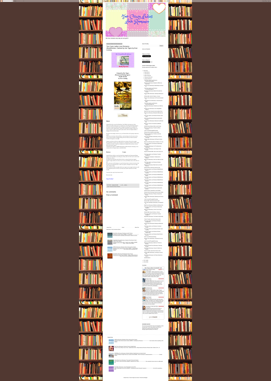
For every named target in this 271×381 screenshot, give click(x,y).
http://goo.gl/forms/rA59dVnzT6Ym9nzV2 (150, 329)
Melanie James (149, 279)
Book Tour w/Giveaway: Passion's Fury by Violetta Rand (125, 346)
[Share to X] (123, 185)
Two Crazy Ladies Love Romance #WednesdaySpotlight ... (150, 81)
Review (115, 186)
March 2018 (146, 75)
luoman (137, 377)
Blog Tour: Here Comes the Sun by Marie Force (153, 111)
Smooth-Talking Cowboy (150, 269)
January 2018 (147, 78)
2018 (144, 70)
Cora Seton (148, 307)
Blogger (145, 377)
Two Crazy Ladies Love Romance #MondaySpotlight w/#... (150, 104)
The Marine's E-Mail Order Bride (152, 306)
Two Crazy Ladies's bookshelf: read (153, 267)
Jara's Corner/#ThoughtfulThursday (151, 130)
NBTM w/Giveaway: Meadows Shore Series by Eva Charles (124, 247)
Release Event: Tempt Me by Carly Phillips (152, 190)
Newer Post (109, 227)
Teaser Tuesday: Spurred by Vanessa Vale (152, 219)
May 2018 (146, 72)
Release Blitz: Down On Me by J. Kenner (152, 212)
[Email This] (121, 185)
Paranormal (112, 186)
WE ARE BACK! (147, 257)
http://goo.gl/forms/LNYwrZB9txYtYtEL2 (149, 67)
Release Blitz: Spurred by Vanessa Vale (151, 200)
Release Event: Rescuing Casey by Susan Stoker (153, 192)
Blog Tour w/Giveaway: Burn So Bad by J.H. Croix (153, 141)
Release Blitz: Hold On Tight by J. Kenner (152, 96)
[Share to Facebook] (125, 185)
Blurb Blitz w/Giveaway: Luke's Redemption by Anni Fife (125, 367)
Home (123, 227)
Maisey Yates (149, 270)
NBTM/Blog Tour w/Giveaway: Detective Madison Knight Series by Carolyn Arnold (130, 353)
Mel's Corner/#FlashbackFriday (150, 236)
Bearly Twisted (148, 297)
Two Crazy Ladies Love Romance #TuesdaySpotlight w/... (150, 89)
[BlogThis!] (122, 185)
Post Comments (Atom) (116, 229)
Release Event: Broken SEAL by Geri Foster (152, 126)
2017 (144, 260)
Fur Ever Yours (148, 278)
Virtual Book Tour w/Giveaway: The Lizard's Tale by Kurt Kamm (126, 360)
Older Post (137, 227)
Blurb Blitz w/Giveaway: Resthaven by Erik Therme (123, 233)
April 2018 (146, 73)
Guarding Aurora (149, 287)
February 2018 (147, 77)
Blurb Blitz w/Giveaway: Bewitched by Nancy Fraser (123, 253)
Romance (118, 186)
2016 (144, 261)
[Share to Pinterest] (126, 185)
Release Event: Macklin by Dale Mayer (151, 132)
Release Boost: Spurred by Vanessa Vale (152, 167)
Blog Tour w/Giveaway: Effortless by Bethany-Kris (153, 205)
